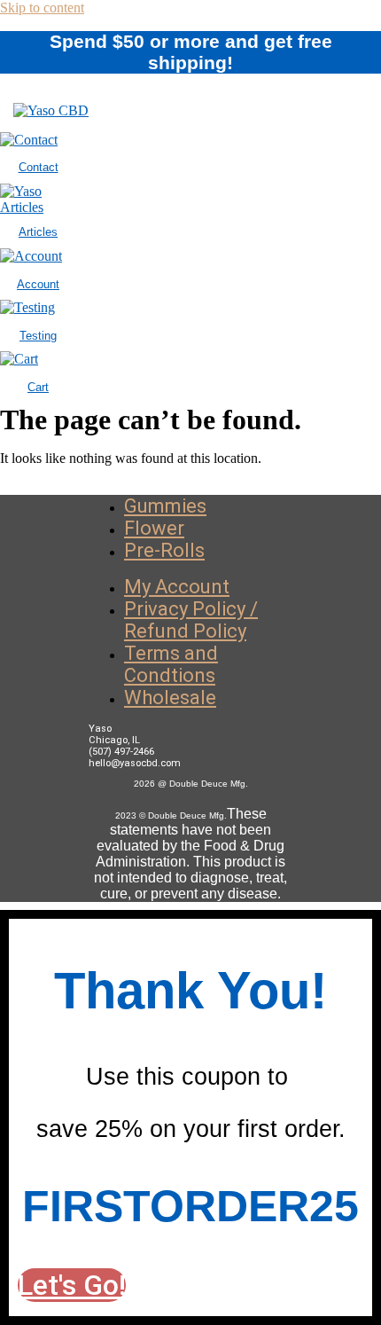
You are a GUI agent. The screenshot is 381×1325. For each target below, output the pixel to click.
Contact (38, 167)
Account (38, 284)
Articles (38, 232)
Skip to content (42, 7)
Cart (38, 387)
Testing (38, 335)
